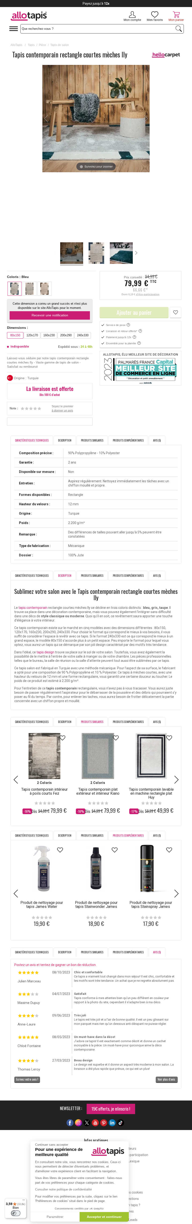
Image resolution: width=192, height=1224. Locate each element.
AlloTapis (16, 45)
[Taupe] (44, 289)
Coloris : (18, 277)
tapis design (45, 652)
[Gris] (29, 289)
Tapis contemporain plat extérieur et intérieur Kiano (97, 791)
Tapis (31, 45)
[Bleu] (14, 289)
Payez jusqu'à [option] (96, 3)
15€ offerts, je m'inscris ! (111, 1109)
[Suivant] (146, 118)
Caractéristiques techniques (31, 575)
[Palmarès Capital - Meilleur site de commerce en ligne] (140, 368)
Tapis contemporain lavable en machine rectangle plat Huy (151, 793)
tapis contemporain (32, 608)
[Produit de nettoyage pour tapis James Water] (41, 868)
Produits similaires (92, 440)
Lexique (134, 1161)
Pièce (42, 45)
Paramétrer (55, 1217)
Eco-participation (135, 1155)
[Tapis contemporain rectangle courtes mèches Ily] (71, 253)
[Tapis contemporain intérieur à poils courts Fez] (44, 756)
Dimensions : (17, 327)
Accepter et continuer (104, 1217)
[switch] (15, 1213)
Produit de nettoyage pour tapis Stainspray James (150, 905)
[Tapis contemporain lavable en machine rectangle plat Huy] (151, 756)
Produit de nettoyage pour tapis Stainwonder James (96, 905)
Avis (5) (157, 440)
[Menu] (23, 1201)
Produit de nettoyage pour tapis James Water (41, 905)
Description (64, 440)
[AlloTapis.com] (45, 17)
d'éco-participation (147, 294)
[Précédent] (46, 118)
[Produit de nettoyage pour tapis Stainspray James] (150, 868)
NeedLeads (129, 1220)
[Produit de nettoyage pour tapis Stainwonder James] (96, 868)
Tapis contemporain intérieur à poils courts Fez (44, 791)
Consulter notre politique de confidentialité (63, 1189)
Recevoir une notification (50, 315)
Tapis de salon (59, 45)
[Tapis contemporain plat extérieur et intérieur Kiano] (98, 756)
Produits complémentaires (128, 440)
